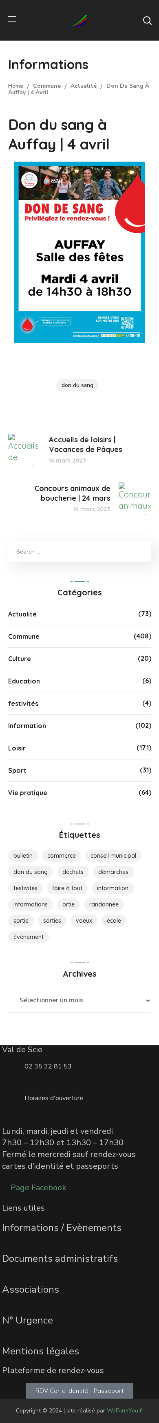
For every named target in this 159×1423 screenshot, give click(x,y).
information (112, 888)
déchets (73, 872)
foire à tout (67, 888)
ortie (68, 904)
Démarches (113, 872)
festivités (23, 703)
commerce (61, 855)
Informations (30, 904)
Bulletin (23, 855)
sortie (21, 920)
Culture (19, 659)
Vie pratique (27, 793)
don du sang (77, 385)
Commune (47, 86)
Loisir (17, 748)
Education (24, 681)
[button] (147, 20)
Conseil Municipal (113, 855)
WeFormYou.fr (125, 1410)
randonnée (104, 904)
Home (15, 86)
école (114, 920)
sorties (52, 920)
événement (28, 937)
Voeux (84, 920)
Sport (17, 770)
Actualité (84, 86)
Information (27, 726)
